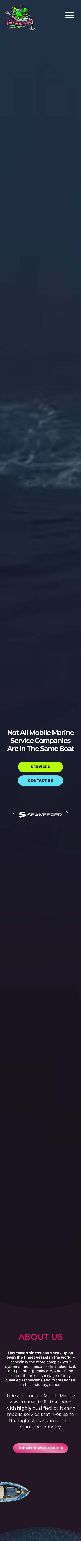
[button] (68, 15)
